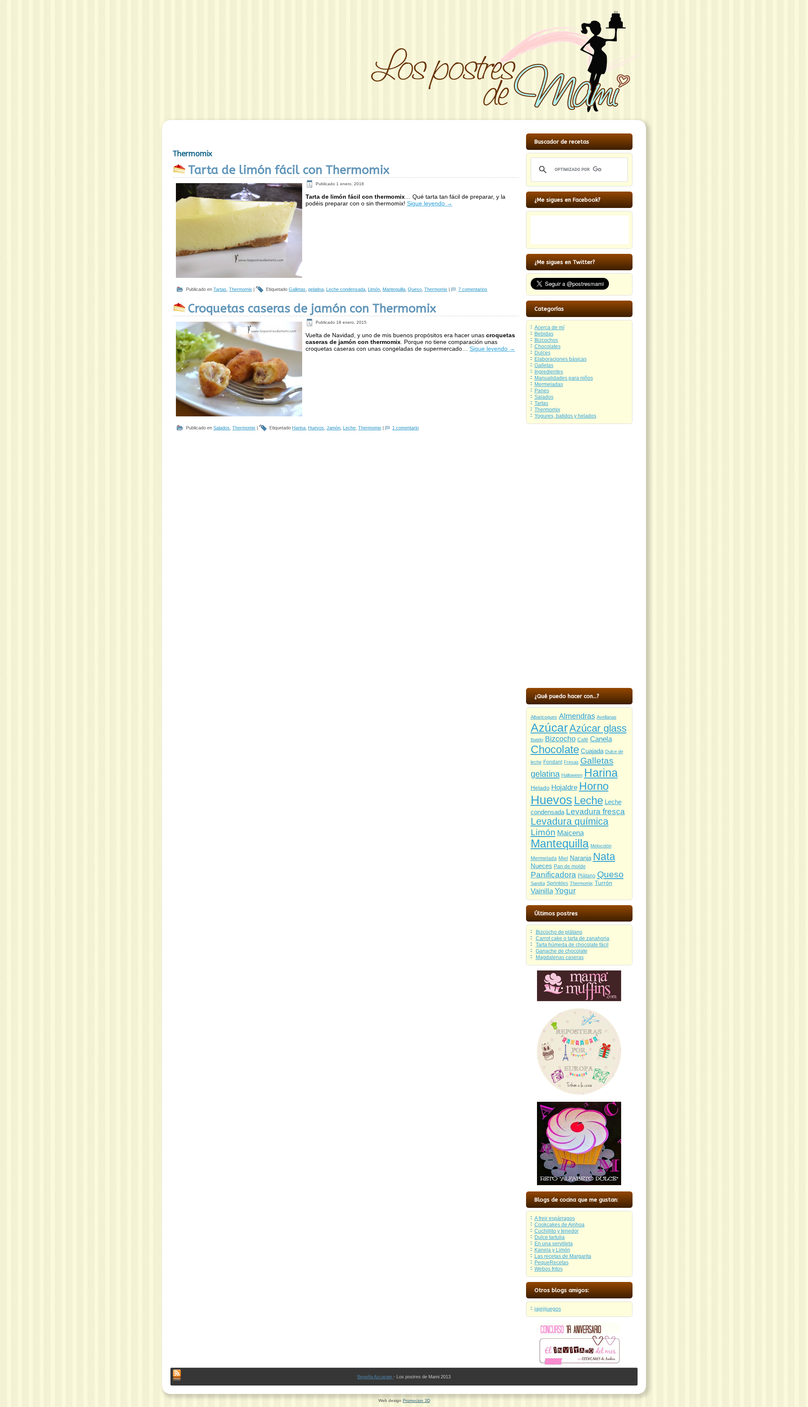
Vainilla (542, 891)
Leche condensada (345, 289)
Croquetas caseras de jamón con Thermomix (312, 308)
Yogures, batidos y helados (565, 416)
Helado (540, 788)
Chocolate (555, 749)
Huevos (316, 427)
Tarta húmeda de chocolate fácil (572, 945)
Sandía (538, 883)
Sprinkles (557, 883)
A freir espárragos (554, 1218)
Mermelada (544, 858)
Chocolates (547, 346)
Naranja (580, 858)
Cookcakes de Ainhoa (559, 1225)
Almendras (577, 716)
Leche (349, 427)
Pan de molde (570, 866)
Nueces (541, 866)
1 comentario (405, 427)
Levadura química (570, 821)
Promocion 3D (416, 1400)
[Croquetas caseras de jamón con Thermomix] (239, 415)
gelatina (316, 289)
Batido (537, 739)
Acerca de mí (549, 327)
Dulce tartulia (549, 1237)
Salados (221, 427)
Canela (601, 739)
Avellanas (607, 716)
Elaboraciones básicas (560, 359)
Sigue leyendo (429, 203)
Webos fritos (548, 1269)
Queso (415, 289)
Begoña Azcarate (375, 1376)
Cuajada (592, 751)
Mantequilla (394, 289)
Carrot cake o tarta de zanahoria (572, 938)
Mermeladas (548, 384)
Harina (299, 427)
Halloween (571, 775)
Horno (594, 786)
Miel (563, 858)
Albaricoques (544, 716)
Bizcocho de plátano (559, 932)
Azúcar (549, 727)
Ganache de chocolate (561, 951)
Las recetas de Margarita (562, 1256)
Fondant (552, 762)
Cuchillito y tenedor (556, 1231)
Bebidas (543, 334)
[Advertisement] (579, 555)
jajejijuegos (547, 1309)
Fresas (571, 762)
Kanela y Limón (552, 1250)
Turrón (603, 883)
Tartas (219, 289)
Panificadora (553, 874)
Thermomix (240, 289)
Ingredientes (548, 372)
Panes (541, 391)
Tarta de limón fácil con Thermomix (288, 170)
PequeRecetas (551, 1263)
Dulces (542, 353)
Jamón (333, 427)
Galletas (297, 289)
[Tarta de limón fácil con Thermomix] (239, 276)
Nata (604, 856)
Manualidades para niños (563, 378)
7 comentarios (472, 289)
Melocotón (600, 845)
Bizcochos (546, 340)
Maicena (570, 833)
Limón (374, 289)
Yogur (565, 890)
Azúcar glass (598, 728)
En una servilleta (553, 1244)
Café (582, 740)
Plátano (586, 876)
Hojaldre (564, 787)
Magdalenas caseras (560, 957)
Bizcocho (560, 739)
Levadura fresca (595, 811)
